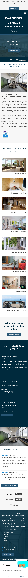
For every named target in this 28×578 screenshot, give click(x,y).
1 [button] (19, 60)
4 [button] (22, 60)
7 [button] (25, 60)
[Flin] (18, 500)
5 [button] (23, 60)
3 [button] (21, 60)
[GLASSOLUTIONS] (14, 505)
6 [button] (24, 60)
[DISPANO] (9, 500)
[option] (14, 46)
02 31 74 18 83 (7, 411)
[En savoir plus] (14, 165)
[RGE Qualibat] (5, 134)
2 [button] (20, 60)
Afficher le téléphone (9, 551)
